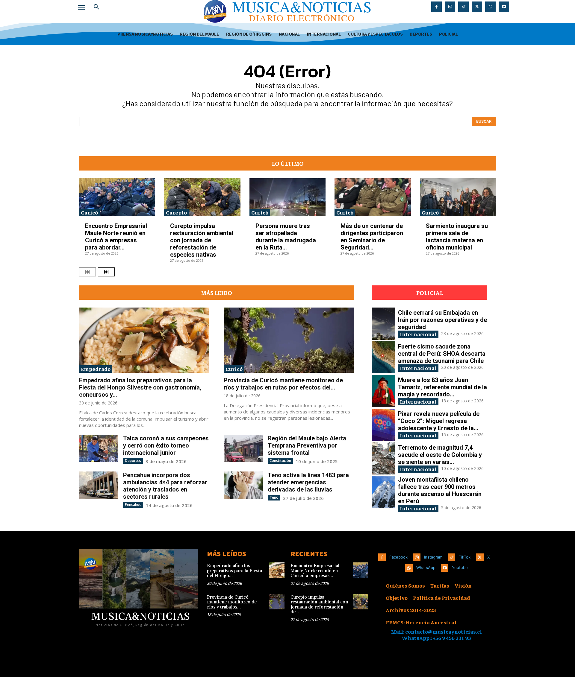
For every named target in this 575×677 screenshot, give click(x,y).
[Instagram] (450, 6)
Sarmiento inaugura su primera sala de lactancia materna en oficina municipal (457, 236)
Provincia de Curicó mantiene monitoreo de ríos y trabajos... (232, 602)
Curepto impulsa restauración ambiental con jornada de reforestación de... (319, 604)
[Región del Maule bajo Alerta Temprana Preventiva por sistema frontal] (243, 448)
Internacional (418, 334)
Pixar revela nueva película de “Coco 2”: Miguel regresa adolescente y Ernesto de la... (438, 421)
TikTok (464, 557)
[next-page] (106, 271)
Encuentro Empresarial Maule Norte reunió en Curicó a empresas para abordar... (116, 236)
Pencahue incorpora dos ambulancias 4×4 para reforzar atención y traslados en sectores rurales (165, 485)
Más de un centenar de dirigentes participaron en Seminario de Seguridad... (372, 236)
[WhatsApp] (490, 6)
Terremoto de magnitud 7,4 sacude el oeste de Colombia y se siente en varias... (440, 454)
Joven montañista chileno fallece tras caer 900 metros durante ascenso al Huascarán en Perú (440, 490)
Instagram (433, 557)
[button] (96, 7)
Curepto (176, 212)
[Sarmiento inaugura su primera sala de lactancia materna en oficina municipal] (458, 197)
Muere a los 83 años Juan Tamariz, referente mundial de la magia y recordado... (442, 387)
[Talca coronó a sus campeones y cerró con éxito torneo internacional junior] (98, 448)
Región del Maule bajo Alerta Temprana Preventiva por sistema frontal (307, 445)
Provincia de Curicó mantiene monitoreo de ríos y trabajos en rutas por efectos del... (283, 384)
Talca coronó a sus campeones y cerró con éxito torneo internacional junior (166, 445)
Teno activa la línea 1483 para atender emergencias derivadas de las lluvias (308, 482)
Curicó (89, 212)
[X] (477, 6)
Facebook (398, 557)
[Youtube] (504, 6)
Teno (274, 497)
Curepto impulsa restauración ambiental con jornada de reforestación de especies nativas (201, 240)
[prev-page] (87, 271)
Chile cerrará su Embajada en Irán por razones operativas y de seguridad (442, 320)
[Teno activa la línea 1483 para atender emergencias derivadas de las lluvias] (243, 485)
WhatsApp (425, 567)
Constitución (280, 460)
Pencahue (133, 504)
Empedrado (96, 368)
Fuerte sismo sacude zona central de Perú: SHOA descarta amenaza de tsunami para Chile (441, 353)
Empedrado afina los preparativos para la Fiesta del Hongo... (234, 571)
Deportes (133, 460)
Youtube (460, 567)
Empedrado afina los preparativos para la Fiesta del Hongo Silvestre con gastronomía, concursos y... (140, 387)
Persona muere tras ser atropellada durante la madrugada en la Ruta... (285, 236)
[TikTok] (463, 6)
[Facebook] (436, 6)
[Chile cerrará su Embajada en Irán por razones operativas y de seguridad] (383, 324)
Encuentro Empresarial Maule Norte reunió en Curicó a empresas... (314, 571)
